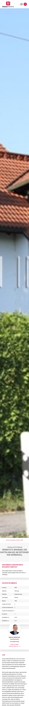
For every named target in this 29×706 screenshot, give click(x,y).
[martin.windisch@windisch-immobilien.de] (14, 644)
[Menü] (21, 4)
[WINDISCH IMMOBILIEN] (12, 4)
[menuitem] (21, 4)
